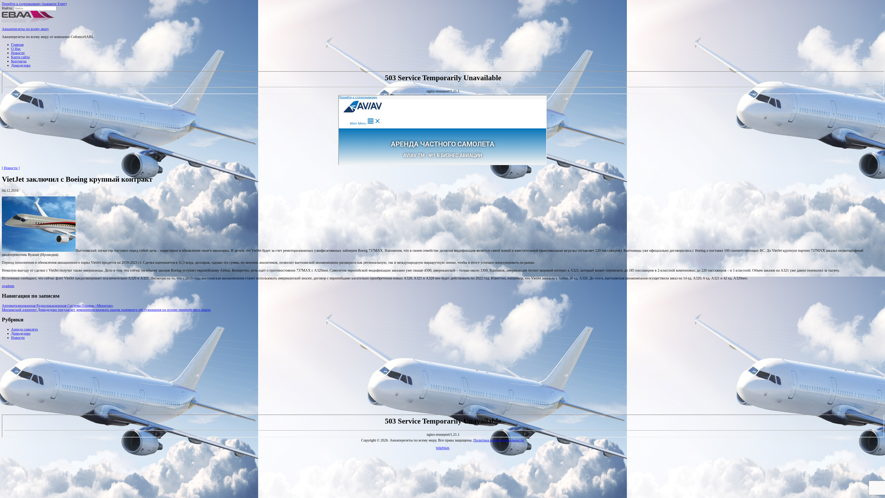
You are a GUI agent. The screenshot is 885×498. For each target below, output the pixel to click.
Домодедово (20, 65)
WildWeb (442, 448)
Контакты (19, 61)
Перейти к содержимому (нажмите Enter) (34, 4)
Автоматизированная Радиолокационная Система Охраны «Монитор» (57, 306)
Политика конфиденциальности (498, 440)
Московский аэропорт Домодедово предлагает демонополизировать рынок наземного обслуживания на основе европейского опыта (106, 310)
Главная (17, 45)
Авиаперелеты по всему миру (25, 29)
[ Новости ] (11, 168)
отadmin (8, 286)
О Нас (16, 49)
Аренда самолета (24, 329)
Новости (18, 53)
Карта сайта (20, 57)
